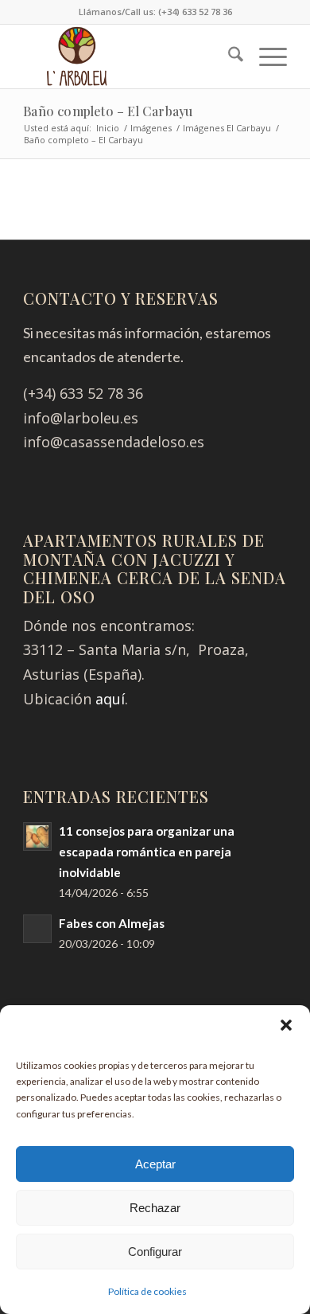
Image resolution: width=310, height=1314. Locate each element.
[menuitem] (227, 56)
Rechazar (155, 1208)
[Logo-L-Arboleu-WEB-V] (128, 56)
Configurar (155, 1251)
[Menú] (265, 56)
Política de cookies (147, 1291)
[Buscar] (227, 56)
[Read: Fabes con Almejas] (37, 928)
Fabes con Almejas (112, 923)
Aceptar (155, 1164)
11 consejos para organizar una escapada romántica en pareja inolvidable (146, 851)
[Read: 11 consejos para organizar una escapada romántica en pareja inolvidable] (37, 836)
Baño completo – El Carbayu (107, 111)
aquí (110, 698)
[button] (286, 1025)
